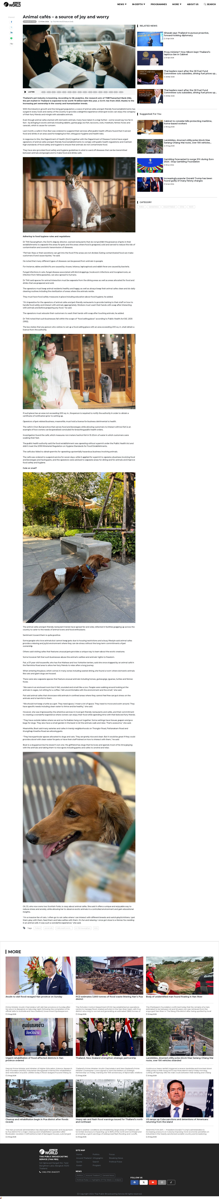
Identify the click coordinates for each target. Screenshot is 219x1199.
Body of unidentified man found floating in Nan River (174, 997)
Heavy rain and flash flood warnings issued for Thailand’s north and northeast (109, 1120)
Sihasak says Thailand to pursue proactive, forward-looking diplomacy (186, 34)
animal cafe (49, 928)
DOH (96, 928)
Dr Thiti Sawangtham (82, 928)
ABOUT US (192, 4)
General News (154, 207)
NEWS (121, 4)
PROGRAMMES (159, 4)
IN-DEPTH (137, 4)
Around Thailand (169, 207)
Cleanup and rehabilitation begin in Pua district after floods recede (37, 1120)
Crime (182, 207)
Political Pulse (83, 1180)
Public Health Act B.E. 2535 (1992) (64, 928)
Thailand (38, 928)
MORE (176, 4)
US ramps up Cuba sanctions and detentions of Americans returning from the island (177, 1120)
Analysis (118, 1180)
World (191, 207)
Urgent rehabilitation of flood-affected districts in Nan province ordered (34, 1059)
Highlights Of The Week (101, 1180)
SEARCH (211, 4)
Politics (141, 207)
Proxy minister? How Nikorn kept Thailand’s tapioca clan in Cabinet (187, 53)
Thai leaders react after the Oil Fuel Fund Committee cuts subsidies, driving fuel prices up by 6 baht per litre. (189, 72)
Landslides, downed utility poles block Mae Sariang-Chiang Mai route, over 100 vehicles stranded (187, 141)
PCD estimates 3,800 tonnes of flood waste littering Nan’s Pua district (109, 998)
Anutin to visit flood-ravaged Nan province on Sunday (34, 997)
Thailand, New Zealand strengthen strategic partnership (106, 1058)
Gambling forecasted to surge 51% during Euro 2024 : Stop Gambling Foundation (189, 160)
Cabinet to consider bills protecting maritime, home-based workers (188, 122)
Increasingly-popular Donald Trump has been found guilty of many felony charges (188, 179)
